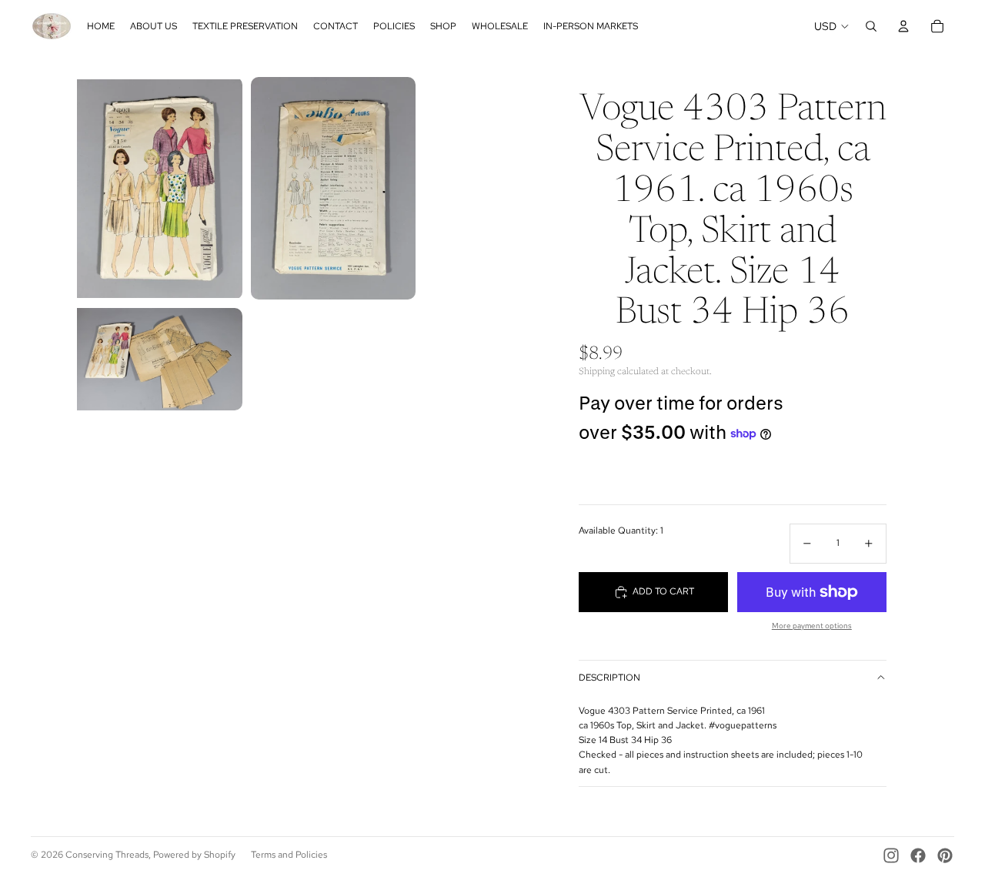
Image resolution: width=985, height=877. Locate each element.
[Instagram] (891, 855)
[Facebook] (918, 855)
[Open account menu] (903, 26)
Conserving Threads (107, 855)
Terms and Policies (289, 855)
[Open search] (871, 26)
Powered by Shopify (194, 855)
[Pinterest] (945, 855)
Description (609, 677)
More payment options (812, 626)
